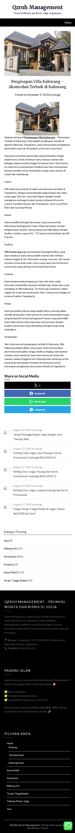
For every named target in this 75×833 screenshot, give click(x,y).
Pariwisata (10, 556)
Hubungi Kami (16, 762)
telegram (40, 409)
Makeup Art (10, 548)
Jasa (6, 540)
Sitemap (13, 747)
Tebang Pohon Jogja (18, 801)
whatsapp (40, 401)
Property (9, 564)
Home (10, 743)
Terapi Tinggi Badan (15, 580)
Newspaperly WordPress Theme (46, 826)
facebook (39, 393)
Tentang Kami (16, 754)
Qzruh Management (37, 7)
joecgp (56, 94)
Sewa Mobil (10, 572)
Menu (67, 22)
